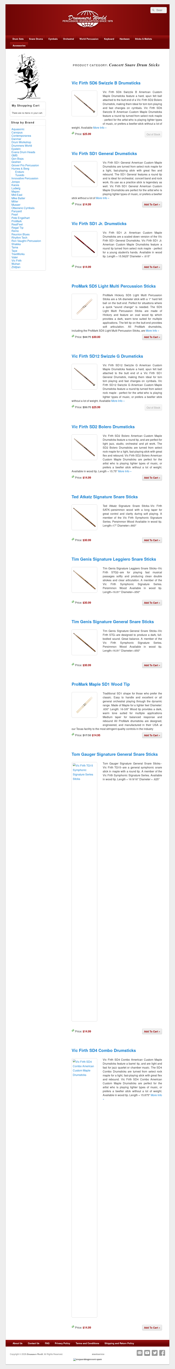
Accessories (19, 45)
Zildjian (16, 267)
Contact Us (33, 1343)
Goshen (16, 162)
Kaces (15, 185)
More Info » (100, 128)
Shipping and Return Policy (119, 1343)
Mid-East (16, 195)
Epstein (16, 149)
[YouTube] (147, 1353)
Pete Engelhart (20, 218)
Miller (14, 201)
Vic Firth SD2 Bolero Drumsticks (103, 426)
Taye (14, 251)
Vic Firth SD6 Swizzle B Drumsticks (106, 83)
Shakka (16, 244)
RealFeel (17, 224)
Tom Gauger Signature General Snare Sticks (115, 754)
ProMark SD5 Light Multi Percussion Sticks (114, 286)
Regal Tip (17, 228)
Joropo (15, 182)
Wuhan (15, 264)
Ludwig (15, 188)
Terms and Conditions (87, 1343)
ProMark (16, 221)
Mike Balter (18, 198)
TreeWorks (18, 254)
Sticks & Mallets (143, 38)
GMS (14, 155)
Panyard (16, 211)
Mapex (15, 191)
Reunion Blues (20, 234)
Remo (15, 231)
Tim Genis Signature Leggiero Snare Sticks (114, 559)
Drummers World (21, 145)
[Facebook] (162, 1353)
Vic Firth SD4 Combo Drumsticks (104, 1050)
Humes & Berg (20, 168)
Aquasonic (17, 129)
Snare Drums (36, 38)
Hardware (125, 38)
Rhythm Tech (19, 237)
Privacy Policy (62, 1343)
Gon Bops (17, 159)
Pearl (14, 214)
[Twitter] (155, 1353)
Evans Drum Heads (23, 152)
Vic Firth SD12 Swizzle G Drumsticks (107, 356)
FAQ (47, 1343)
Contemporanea (21, 136)
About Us (17, 1343)
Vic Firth (16, 260)
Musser (15, 205)
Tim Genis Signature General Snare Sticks (113, 621)
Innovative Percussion (24, 178)
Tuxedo (19, 175)
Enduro (19, 172)
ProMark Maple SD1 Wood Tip (101, 684)
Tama (14, 247)
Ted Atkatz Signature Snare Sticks (105, 497)
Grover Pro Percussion (25, 165)
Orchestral (68, 38)
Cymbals (53, 38)
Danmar (16, 139)
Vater (14, 257)
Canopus (17, 132)
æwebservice (98, 1354)
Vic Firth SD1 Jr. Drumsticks (99, 223)
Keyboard (109, 38)
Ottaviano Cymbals (23, 208)
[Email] (140, 1353)
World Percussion (88, 38)
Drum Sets (18, 38)
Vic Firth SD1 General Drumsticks (104, 153)
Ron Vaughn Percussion (26, 241)
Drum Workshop (21, 142)
